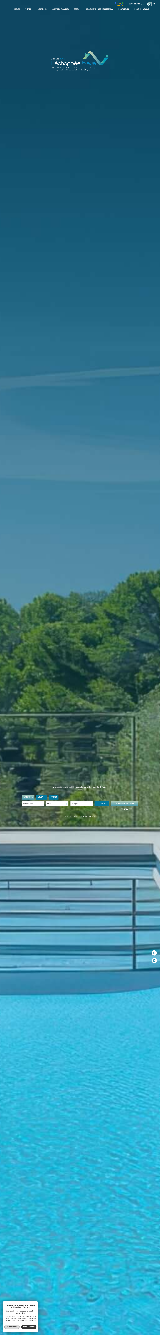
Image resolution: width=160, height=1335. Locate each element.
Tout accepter (29, 1327)
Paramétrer (12, 1327)
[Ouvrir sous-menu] (33, 9)
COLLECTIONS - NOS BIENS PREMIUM (99, 9)
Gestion (77, 9)
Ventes (28, 9)
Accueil (17, 9)
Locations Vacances (60, 9)
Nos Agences (123, 9)
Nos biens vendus (141, 9)
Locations (42, 9)
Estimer (54, 797)
